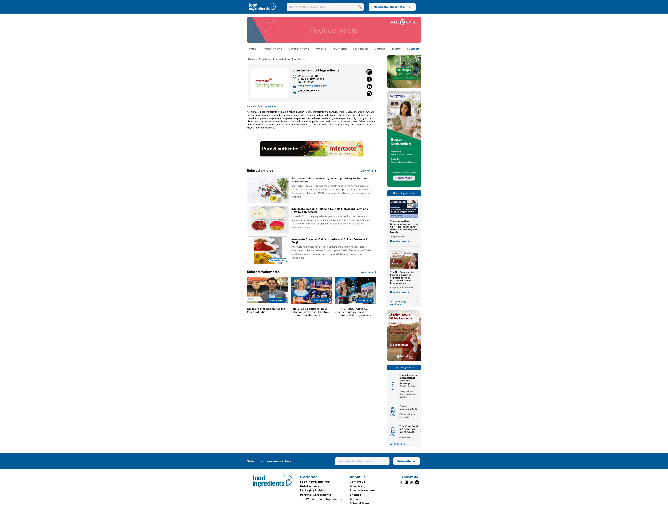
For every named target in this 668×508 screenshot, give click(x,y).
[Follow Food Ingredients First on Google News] (417, 483)
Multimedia (360, 48)
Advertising (357, 486)
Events (396, 48)
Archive (355, 499)
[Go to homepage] (272, 485)
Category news (298, 48)
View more (367, 170)
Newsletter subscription (390, 7)
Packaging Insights (313, 490)
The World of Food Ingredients (321, 499)
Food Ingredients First (315, 481)
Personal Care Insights (315, 494)
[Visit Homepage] (262, 12)
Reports (320, 48)
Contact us (357, 481)
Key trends (339, 48)
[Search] (360, 7)
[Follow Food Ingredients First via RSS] (412, 483)
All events (396, 443)
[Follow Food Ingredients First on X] (401, 483)
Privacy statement (362, 490)
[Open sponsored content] (334, 42)
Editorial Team (359, 503)
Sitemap (355, 494)
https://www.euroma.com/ (312, 85)
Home (252, 48)
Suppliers (413, 48)
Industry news (272, 48)
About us (358, 477)
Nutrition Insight (311, 486)
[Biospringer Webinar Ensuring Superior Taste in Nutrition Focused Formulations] (404, 360)
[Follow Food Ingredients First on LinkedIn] (406, 483)
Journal (380, 48)
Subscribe (404, 461)
